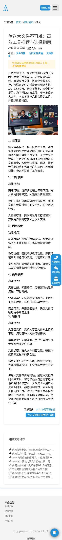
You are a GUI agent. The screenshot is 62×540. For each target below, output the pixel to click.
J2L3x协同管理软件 (45, 409)
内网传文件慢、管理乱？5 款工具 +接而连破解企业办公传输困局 (33, 453)
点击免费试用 (19, 66)
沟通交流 (9, 506)
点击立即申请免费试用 (40, 415)
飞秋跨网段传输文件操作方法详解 (29, 469)
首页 (4, 25)
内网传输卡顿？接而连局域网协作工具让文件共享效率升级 (33, 449)
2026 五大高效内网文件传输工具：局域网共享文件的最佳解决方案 (33, 461)
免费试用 (45, 8)
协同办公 (9, 516)
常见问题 (11, 115)
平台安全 (9, 521)
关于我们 (4, 154)
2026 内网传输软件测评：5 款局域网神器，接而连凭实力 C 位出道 (33, 457)
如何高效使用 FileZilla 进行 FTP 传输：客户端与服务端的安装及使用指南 (33, 477)
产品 (4, 45)
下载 (4, 184)
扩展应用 (9, 511)
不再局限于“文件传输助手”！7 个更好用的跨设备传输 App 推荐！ (33, 473)
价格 (11, 75)
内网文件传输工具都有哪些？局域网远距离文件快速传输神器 (33, 465)
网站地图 (31, 539)
